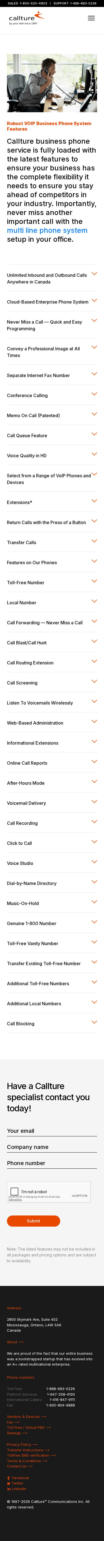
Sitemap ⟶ (17, 1433)
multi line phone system (47, 230)
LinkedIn (18, 1488)
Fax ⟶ (13, 1422)
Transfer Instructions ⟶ (28, 1450)
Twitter (16, 1483)
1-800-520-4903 (33, 3)
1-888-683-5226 (83, 3)
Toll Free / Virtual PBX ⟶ (29, 1427)
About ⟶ (15, 1342)
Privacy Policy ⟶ (22, 1444)
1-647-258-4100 (61, 1394)
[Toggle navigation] (91, 18)
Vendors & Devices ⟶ (26, 1416)
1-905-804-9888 (60, 1405)
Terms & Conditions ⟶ (27, 1461)
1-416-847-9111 (62, 1399)
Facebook (20, 1478)
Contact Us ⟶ (20, 1466)
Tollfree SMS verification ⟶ (31, 1455)
